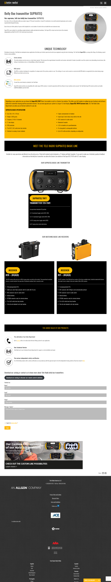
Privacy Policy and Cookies (55, 495)
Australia (32, 570)
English (32, 564)
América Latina (76, 568)
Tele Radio (92, 7)
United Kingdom (32, 573)
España (76, 566)
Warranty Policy (55, 498)
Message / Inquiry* (8, 407)
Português (32, 579)
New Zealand (32, 575)
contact (18, 340)
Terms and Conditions (55, 502)
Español (76, 564)
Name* (6, 385)
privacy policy (14, 423)
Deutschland (76, 574)
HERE (84, 361)
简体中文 (76, 579)
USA (32, 568)
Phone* (6, 400)
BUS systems (17, 80)
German (76, 571)
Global (32, 566)
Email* (5, 392)
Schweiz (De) (76, 576)
